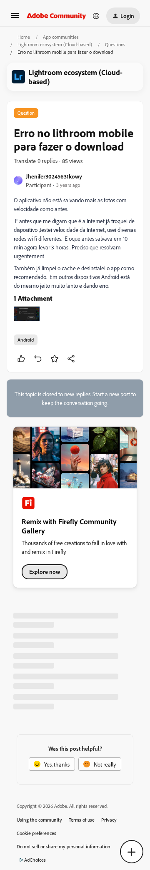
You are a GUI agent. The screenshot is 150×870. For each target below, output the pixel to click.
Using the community (39, 820)
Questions (115, 44)
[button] (15, 18)
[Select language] (96, 16)
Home (24, 37)
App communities (61, 37)
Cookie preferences (36, 833)
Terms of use (82, 820)
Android (26, 340)
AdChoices (35, 860)
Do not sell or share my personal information (63, 846)
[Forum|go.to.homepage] (56, 16)
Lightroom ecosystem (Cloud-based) (55, 44)
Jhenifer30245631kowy (54, 176)
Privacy (109, 820)
